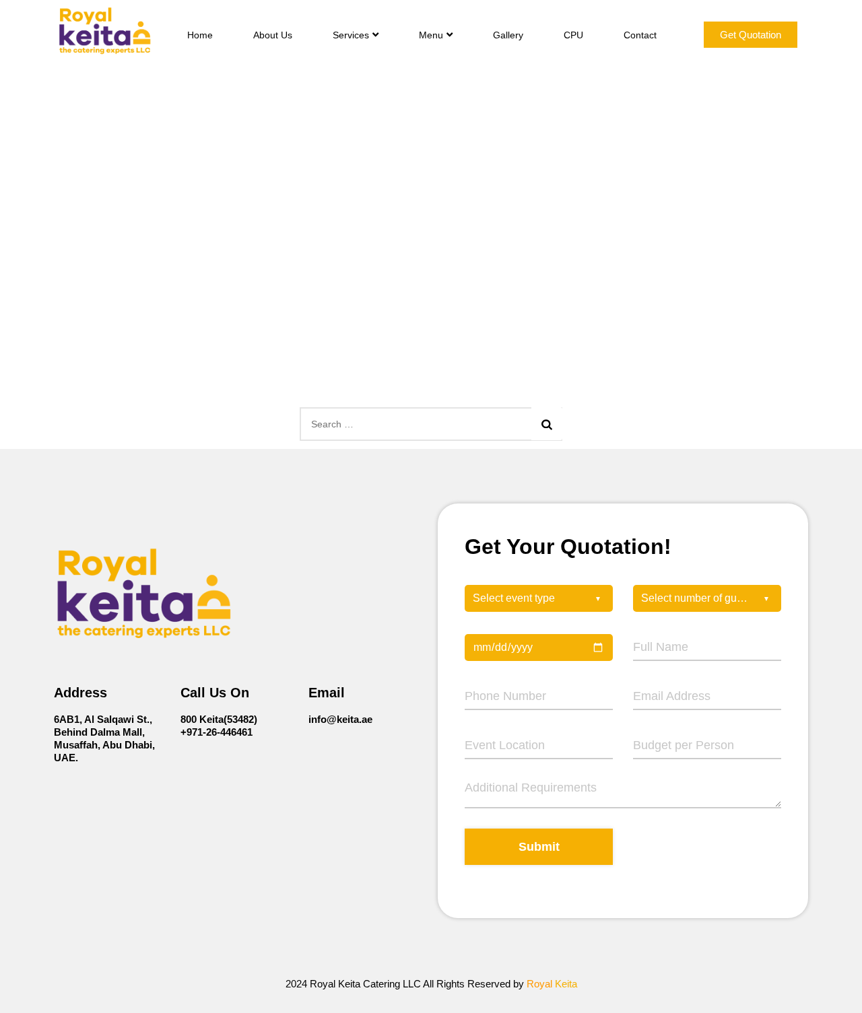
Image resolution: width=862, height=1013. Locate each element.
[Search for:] (431, 424)
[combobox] (539, 598)
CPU (573, 35)
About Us (272, 35)
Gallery (508, 35)
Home (200, 35)
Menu (431, 35)
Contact (640, 35)
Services (351, 35)
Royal (552, 983)
